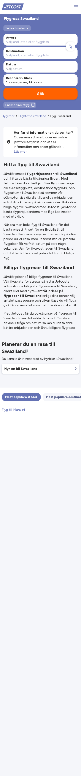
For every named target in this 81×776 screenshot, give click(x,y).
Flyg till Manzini (13, 410)
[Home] (13, 7)
